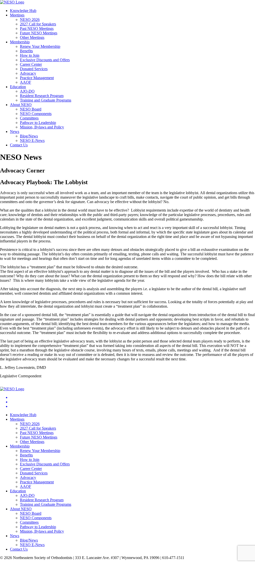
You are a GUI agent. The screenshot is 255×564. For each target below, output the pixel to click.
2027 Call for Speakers (38, 24)
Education (18, 87)
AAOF (25, 82)
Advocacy (28, 73)
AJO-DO (27, 91)
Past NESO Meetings (37, 28)
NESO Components (36, 114)
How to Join (29, 55)
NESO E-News (32, 140)
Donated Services (34, 69)
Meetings (17, 15)
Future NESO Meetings (38, 33)
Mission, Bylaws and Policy (42, 127)
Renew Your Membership (40, 46)
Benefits (26, 51)
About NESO (21, 105)
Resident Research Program (42, 96)
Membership (20, 42)
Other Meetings (32, 37)
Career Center (31, 64)
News (14, 131)
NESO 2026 (30, 19)
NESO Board (30, 109)
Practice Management (37, 78)
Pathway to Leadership (38, 122)
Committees (29, 118)
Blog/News (29, 136)
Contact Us (19, 145)
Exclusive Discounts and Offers (45, 60)
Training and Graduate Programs (45, 100)
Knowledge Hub (23, 10)
